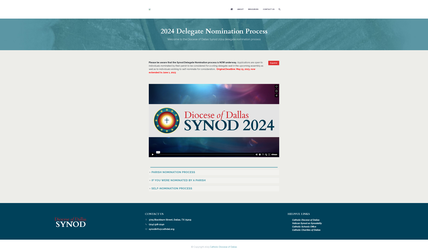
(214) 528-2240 (156, 224)
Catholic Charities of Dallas (306, 230)
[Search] (279, 9)
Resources (253, 9)
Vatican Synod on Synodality (307, 223)
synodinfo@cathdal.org (161, 229)
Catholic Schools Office (304, 226)
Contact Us (269, 9)
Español (273, 63)
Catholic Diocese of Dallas (306, 220)
